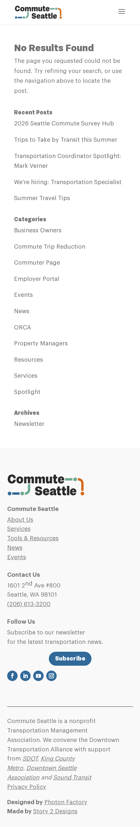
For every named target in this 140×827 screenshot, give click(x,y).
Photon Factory (65, 802)
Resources (28, 360)
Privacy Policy (26, 787)
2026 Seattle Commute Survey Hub (64, 123)
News (21, 311)
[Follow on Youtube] (38, 676)
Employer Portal (36, 279)
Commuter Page (37, 263)
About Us (20, 520)
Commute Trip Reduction (49, 247)
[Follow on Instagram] (51, 676)
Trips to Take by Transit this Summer (65, 140)
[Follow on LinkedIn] (25, 676)
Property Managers (41, 343)
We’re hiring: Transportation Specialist (67, 182)
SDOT (29, 759)
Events (23, 295)
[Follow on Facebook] (12, 676)
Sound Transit (72, 777)
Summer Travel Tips (42, 198)
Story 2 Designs (55, 811)
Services (25, 376)
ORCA (22, 327)
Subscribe (70, 658)
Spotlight (27, 392)
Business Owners (38, 230)
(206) (28, 604)
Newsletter (29, 424)
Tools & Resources (33, 538)
